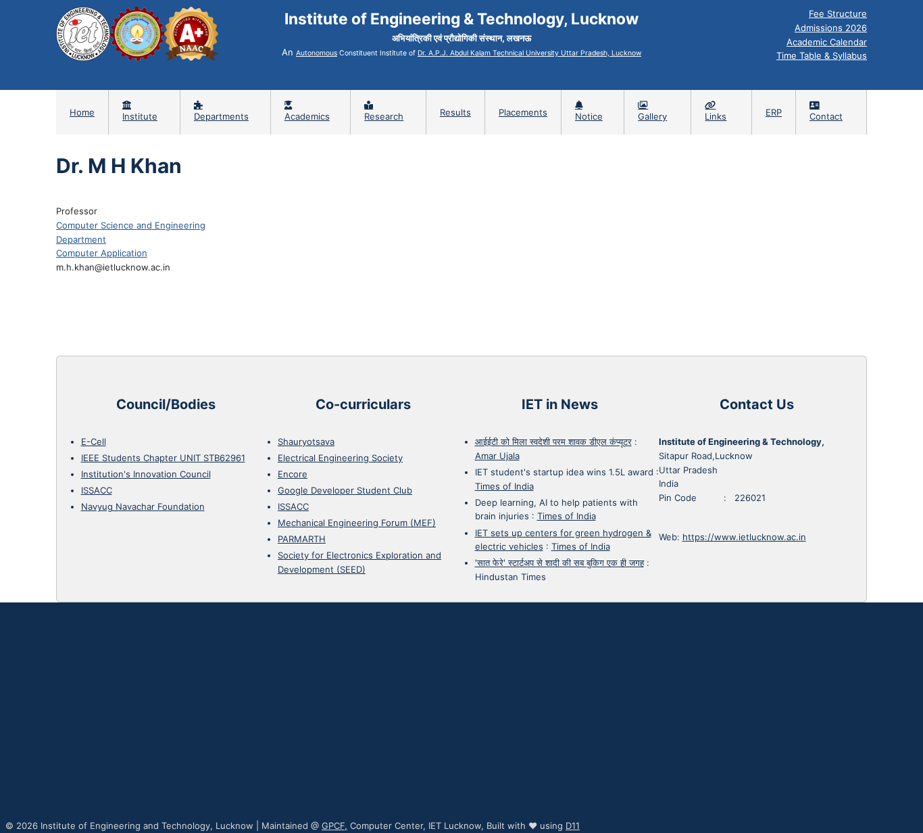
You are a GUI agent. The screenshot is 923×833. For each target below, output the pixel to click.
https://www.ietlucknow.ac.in (744, 536)
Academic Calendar (827, 42)
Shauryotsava (306, 441)
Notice (589, 116)
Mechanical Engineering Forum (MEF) (357, 522)
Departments (221, 116)
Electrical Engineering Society (340, 457)
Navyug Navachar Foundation (143, 506)
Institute (139, 116)
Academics (307, 116)
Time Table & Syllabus (821, 55)
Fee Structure (838, 13)
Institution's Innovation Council (146, 474)
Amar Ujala (497, 455)
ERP (774, 112)
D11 (573, 825)
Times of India (504, 486)
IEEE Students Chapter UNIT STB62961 (163, 457)
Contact (826, 116)
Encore (292, 474)
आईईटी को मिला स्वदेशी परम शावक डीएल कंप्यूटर (553, 441)
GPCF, (334, 825)
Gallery (652, 116)
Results (455, 112)
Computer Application (101, 252)
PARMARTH (302, 538)
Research (383, 116)
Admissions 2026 (831, 27)
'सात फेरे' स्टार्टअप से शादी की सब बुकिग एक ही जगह (559, 562)
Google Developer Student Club (345, 490)
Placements (523, 112)
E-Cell (93, 441)
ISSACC (96, 490)
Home (82, 112)
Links (715, 116)
